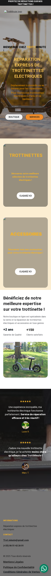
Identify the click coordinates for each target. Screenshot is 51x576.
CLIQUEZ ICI (25, 195)
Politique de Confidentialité (18, 567)
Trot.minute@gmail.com (16, 540)
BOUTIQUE (14, 117)
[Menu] (45, 17)
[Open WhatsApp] (44, 568)
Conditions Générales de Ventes (21, 571)
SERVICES (34, 117)
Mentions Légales (13, 561)
